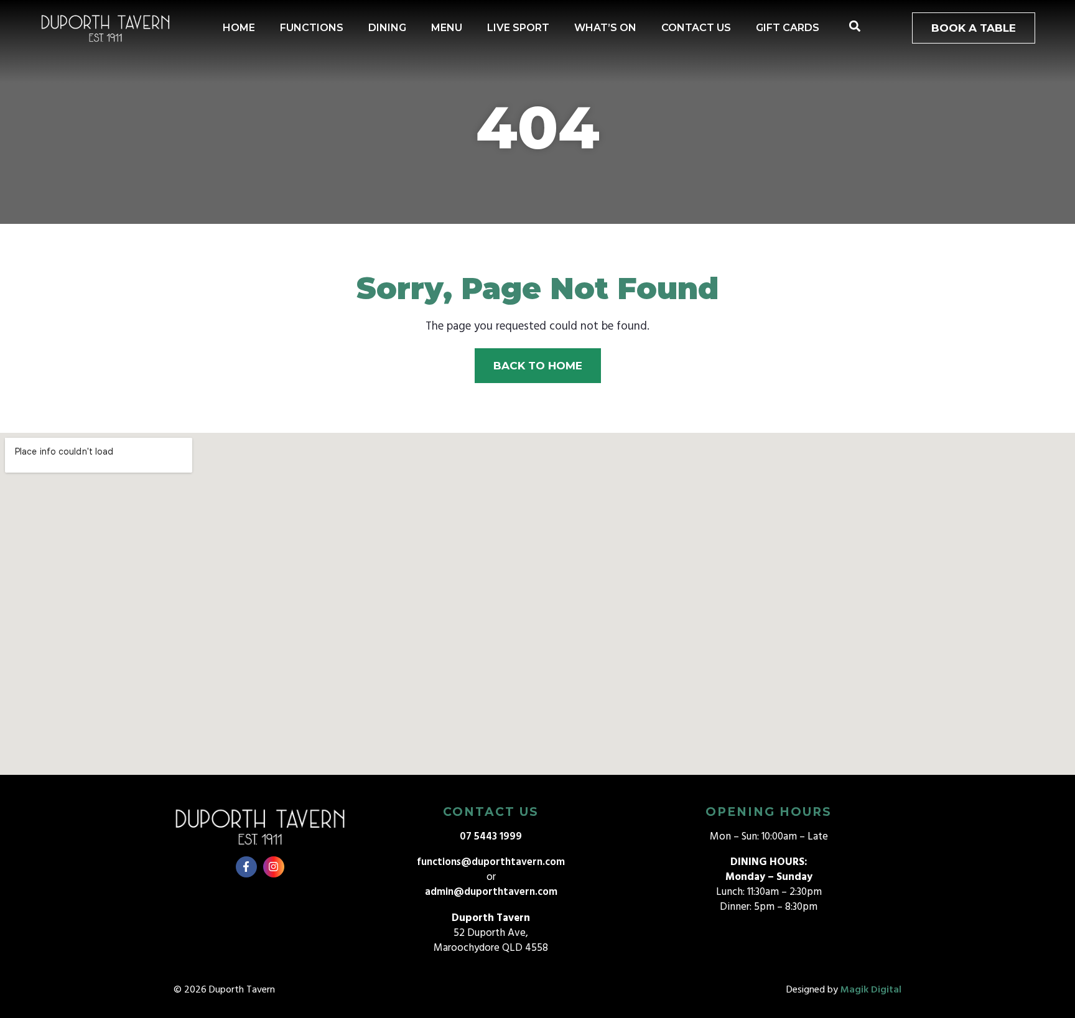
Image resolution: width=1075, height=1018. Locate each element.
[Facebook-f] (246, 866)
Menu (446, 28)
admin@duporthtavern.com (491, 892)
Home (239, 28)
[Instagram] (273, 866)
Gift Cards (787, 28)
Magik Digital (870, 990)
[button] (854, 26)
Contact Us (696, 28)
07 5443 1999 (491, 836)
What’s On (605, 28)
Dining (387, 28)
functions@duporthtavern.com (491, 862)
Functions (311, 28)
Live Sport (518, 28)
